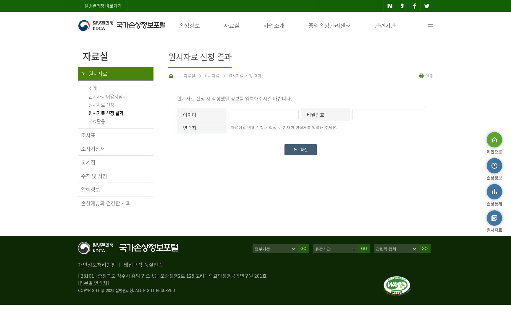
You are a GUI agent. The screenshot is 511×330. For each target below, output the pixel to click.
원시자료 (97, 74)
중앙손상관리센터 (329, 25)
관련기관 (385, 25)
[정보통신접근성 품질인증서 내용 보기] (397, 279)
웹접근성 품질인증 (143, 264)
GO (303, 248)
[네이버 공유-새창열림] (390, 6)
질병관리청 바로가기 (102, 6)
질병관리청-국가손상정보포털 (121, 25)
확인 (304, 149)
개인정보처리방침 (97, 264)
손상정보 (189, 25)
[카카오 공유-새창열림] (402, 6)
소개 (92, 88)
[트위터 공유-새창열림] (427, 6)
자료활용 (96, 121)
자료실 (232, 25)
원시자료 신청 (101, 104)
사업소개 (273, 25)
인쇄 (428, 76)
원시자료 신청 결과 (105, 112)
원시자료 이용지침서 (107, 96)
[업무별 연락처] (93, 282)
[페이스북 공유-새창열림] (414, 6)
